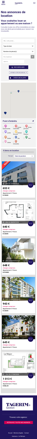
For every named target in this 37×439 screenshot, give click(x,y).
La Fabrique (21, 436)
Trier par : (10, 156)
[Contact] (34, 3)
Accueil (10, 433)
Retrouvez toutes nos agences (18, 422)
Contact (26, 433)
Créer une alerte (19, 78)
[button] (5, 113)
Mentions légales (18, 433)
